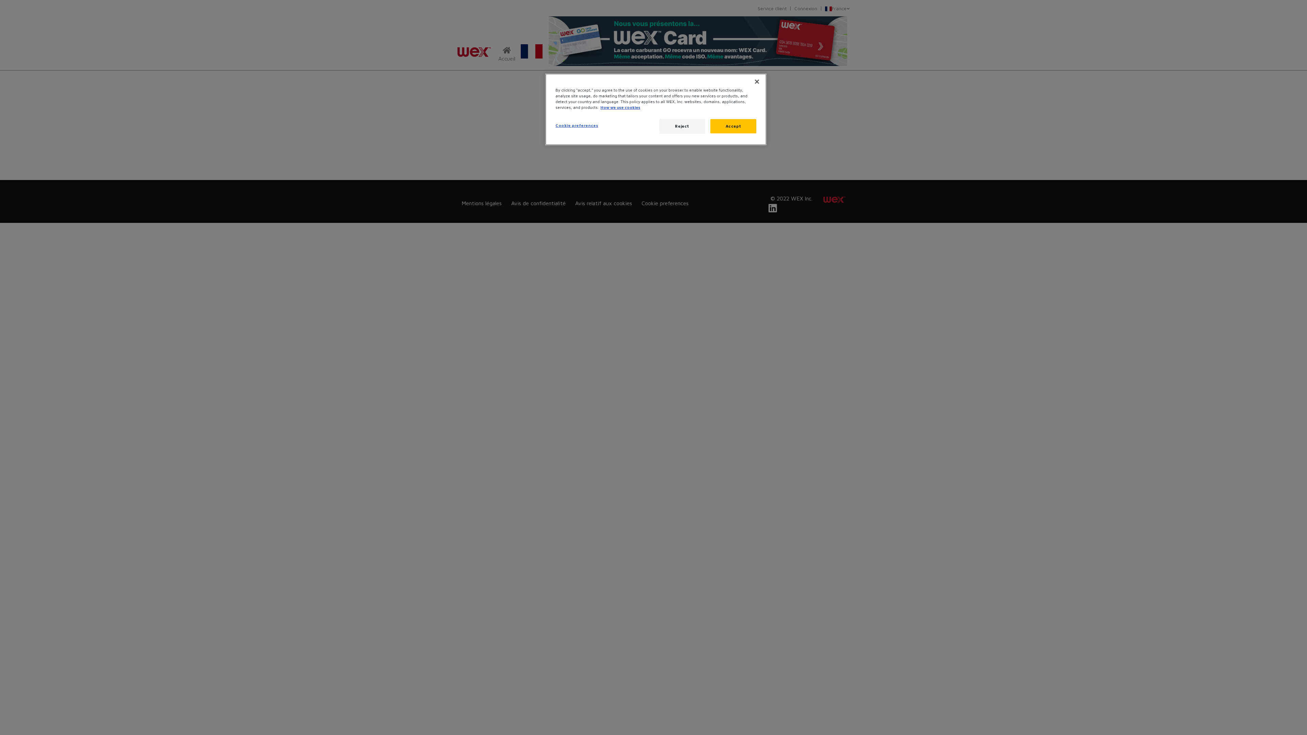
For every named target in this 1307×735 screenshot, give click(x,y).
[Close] (756, 81)
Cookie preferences (576, 125)
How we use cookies (620, 107)
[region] (656, 109)
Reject (682, 126)
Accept (733, 126)
